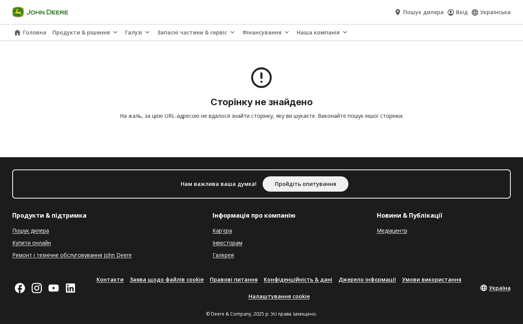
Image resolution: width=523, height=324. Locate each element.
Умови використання (431, 279)
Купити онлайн (31, 242)
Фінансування (261, 32)
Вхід (462, 12)
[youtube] (53, 288)
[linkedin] (70, 288)
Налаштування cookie (279, 296)
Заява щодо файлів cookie (167, 279)
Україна (500, 287)
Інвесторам (227, 242)
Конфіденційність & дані (298, 279)
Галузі (133, 32)
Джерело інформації (367, 279)
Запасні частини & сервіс (192, 32)
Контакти (110, 279)
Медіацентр (392, 230)
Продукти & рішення (81, 32)
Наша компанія (318, 32)
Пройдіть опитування (305, 183)
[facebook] (20, 288)
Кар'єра (222, 230)
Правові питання (234, 279)
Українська (495, 12)
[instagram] (36, 288)
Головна (34, 32)
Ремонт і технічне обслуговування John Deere (72, 255)
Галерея (223, 255)
